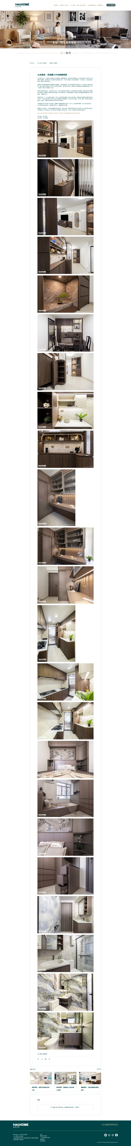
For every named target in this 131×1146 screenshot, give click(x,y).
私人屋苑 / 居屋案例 (42, 63)
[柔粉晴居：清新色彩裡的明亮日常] (41, 1078)
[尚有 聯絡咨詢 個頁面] (103, 5)
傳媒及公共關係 (53, 63)
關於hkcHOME (43, 1135)
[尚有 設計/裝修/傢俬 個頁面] (86, 5)
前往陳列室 (42, 1141)
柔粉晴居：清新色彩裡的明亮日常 (41, 1089)
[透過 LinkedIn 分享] (45, 1059)
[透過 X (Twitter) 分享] (42, 1059)
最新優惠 (42, 1139)
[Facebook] (116, 1135)
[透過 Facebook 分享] (38, 1059)
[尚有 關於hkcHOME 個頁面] (68, 5)
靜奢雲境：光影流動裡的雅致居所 (90, 1089)
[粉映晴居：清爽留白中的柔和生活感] (65, 1078)
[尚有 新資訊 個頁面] (58, 5)
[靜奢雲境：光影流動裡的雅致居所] (90, 1078)
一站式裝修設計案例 (45, 1137)
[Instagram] (113, 1135)
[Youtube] (105, 1135)
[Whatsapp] (109, 1135)
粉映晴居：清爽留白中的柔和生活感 (65, 1089)
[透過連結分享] (49, 1059)
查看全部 (99, 1069)
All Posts (32, 63)
